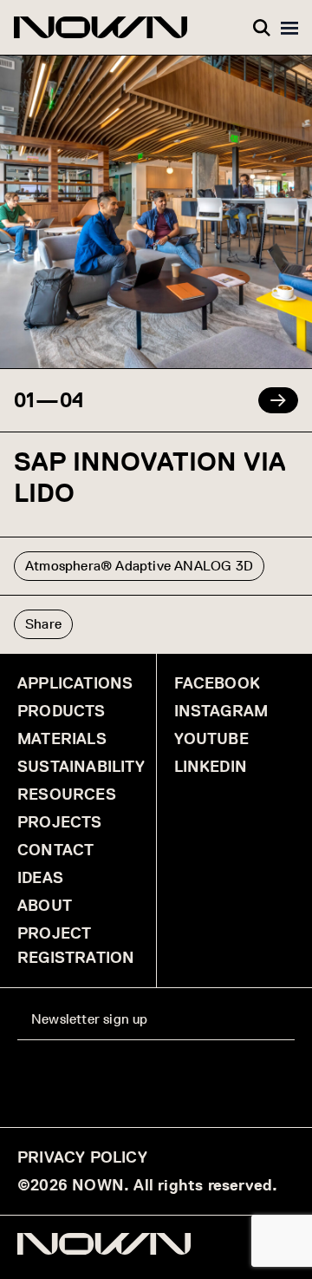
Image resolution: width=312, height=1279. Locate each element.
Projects (59, 822)
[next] (278, 400)
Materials (62, 738)
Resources (66, 794)
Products (61, 711)
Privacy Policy (82, 1157)
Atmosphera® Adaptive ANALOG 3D (139, 565)
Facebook (217, 683)
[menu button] (289, 27)
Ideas (40, 877)
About (44, 905)
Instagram (221, 711)
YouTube (211, 738)
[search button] (261, 27)
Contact (55, 850)
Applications (75, 683)
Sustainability (81, 766)
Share (43, 624)
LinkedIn (211, 766)
